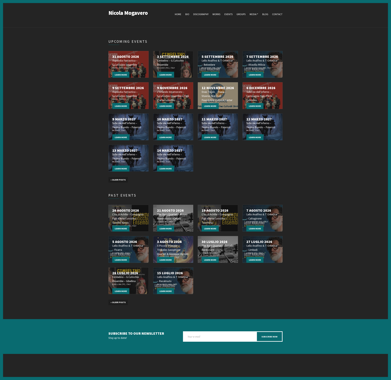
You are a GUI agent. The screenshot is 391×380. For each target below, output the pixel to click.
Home (178, 14)
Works (216, 14)
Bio (187, 14)
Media (253, 14)
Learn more (121, 74)
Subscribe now (269, 336)
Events (228, 14)
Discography (200, 14)
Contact (277, 14)
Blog (265, 14)
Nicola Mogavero (128, 12)
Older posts (118, 179)
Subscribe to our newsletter (136, 333)
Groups (241, 14)
